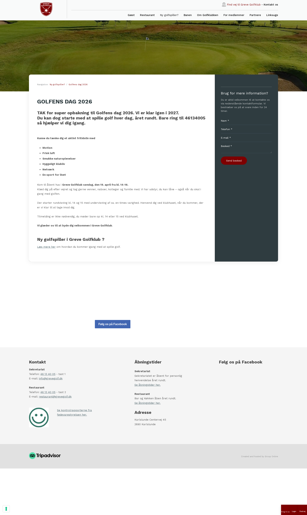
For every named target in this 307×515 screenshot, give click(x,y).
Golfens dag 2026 (78, 84)
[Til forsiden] (46, 9)
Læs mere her (46, 246)
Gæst (131, 15)
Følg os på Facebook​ (112, 324)
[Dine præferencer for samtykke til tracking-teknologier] (6, 508)
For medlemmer (233, 15)
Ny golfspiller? (169, 15)
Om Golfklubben (207, 15)
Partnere (255, 15)
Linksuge (272, 15)
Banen (188, 15)
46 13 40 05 (47, 374)
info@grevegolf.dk (51, 378)
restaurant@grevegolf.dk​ (55, 396)
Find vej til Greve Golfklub (244, 4)
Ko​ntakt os (271, 4)
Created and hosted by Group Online (259, 456)
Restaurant (147, 15)
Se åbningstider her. (147, 385)
